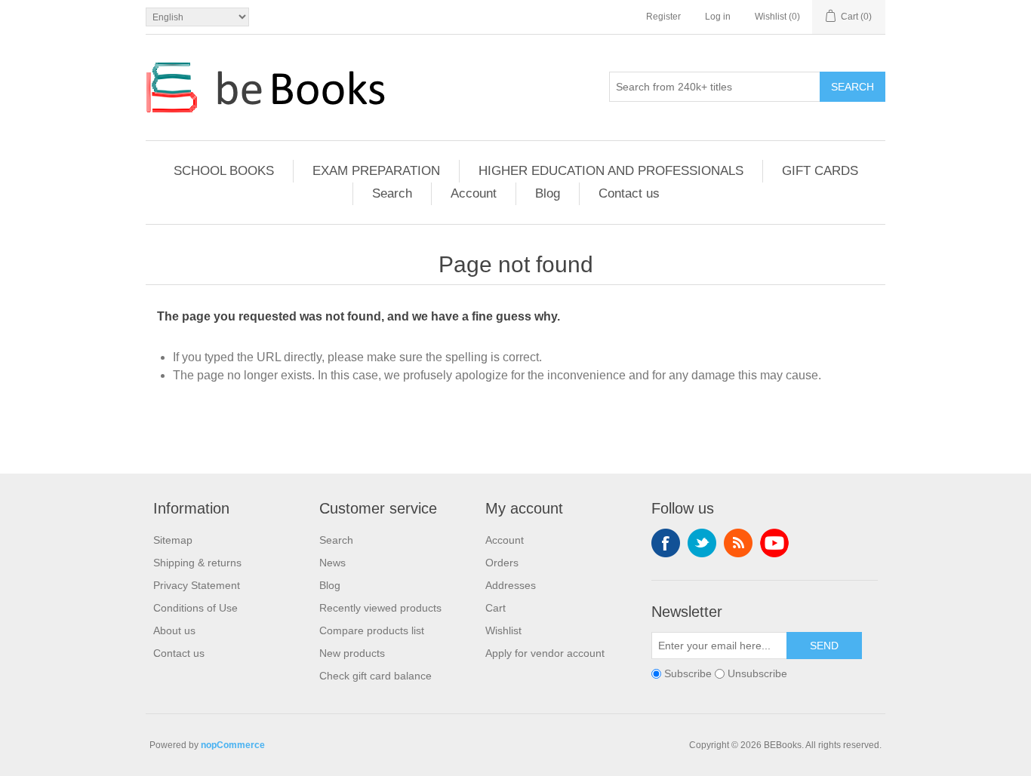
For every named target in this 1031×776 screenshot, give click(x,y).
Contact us (629, 193)
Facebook (665, 543)
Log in (718, 16)
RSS (738, 543)
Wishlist (503, 630)
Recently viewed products (380, 608)
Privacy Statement (196, 585)
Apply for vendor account (545, 653)
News (332, 563)
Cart (495, 608)
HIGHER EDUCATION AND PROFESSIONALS (611, 171)
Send (824, 646)
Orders (502, 563)
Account (474, 193)
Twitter (702, 543)
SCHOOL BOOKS (224, 171)
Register (663, 16)
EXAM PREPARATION (376, 171)
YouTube (774, 543)
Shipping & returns (197, 563)
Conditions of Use (195, 608)
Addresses (510, 585)
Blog (547, 193)
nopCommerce (233, 745)
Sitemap (172, 540)
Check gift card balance (375, 676)
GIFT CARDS (820, 171)
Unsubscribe (757, 673)
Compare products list (371, 630)
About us (174, 630)
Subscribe (688, 673)
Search (852, 87)
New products (352, 653)
